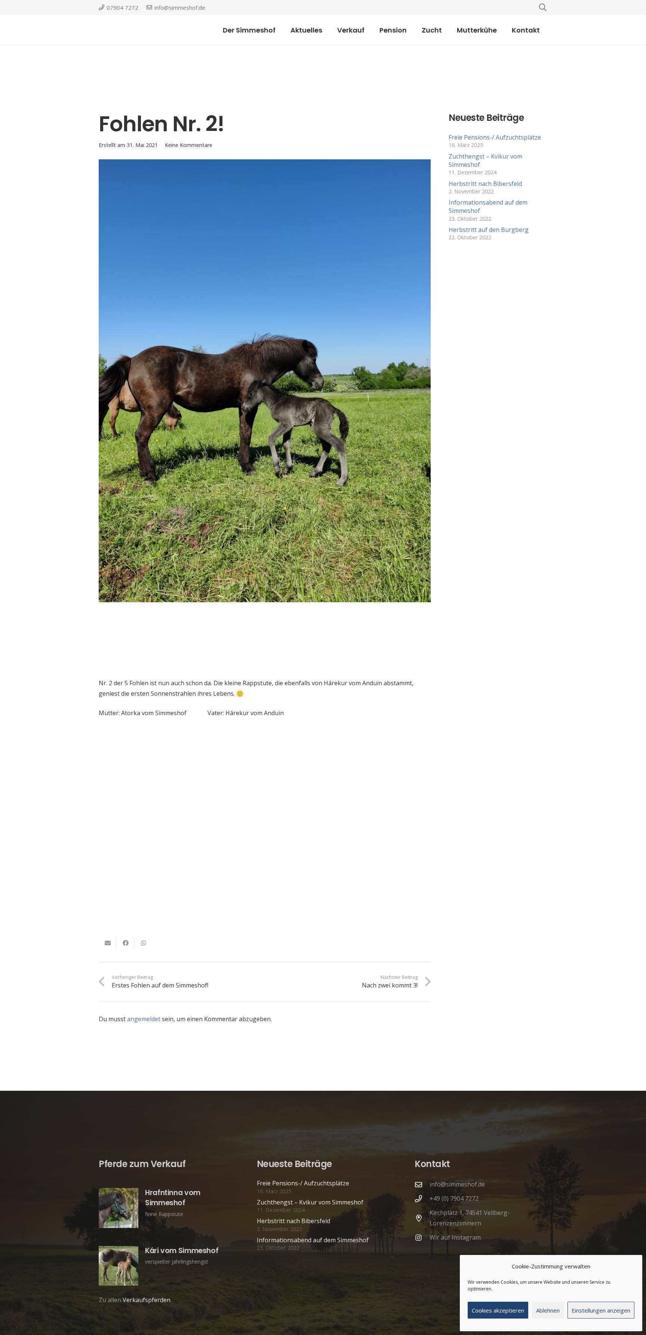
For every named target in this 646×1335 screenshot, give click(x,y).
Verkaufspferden (146, 1300)
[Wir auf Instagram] (422, 1237)
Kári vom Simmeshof (181, 1251)
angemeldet (143, 1019)
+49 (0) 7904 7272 (454, 1198)
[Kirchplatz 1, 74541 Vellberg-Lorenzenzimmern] (422, 1218)
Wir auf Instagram (455, 1237)
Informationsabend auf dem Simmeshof (313, 1240)
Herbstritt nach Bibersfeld (485, 184)
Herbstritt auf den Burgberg (489, 230)
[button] (370, 30)
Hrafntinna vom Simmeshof (172, 1198)
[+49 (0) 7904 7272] (422, 1198)
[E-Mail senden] (108, 943)
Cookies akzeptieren (498, 1310)
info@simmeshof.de (457, 1184)
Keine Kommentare (188, 144)
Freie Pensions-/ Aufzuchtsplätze (495, 137)
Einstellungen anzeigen (601, 1310)
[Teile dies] (126, 943)
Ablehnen (548, 1310)
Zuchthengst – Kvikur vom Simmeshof (310, 1202)
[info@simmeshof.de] (422, 1184)
